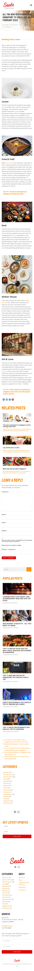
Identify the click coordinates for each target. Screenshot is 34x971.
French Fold (9, 163)
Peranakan (7, 790)
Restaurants (8, 794)
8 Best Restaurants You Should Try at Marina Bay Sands (17, 703)
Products (7, 792)
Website (4, 530)
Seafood (6, 796)
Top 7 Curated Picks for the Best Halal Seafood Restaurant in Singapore (17, 650)
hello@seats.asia (7, 926)
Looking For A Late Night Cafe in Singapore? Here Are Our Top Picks (17, 599)
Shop (5, 799)
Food (5, 779)
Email (4, 522)
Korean (6, 783)
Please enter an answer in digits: (12, 545)
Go (29, 569)
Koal (14, 235)
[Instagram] (18, 812)
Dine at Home (8, 775)
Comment (5, 491)
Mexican (6, 785)
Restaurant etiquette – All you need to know (17, 625)
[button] (4, 399)
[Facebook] (15, 812)
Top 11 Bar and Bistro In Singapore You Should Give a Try (15, 677)
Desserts (7, 772)
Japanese (7, 781)
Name (4, 514)
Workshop (7, 803)
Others (6, 788)
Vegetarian (7, 801)
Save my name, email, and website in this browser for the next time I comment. (17, 541)
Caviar (16, 111)
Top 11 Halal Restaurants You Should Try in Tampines (16, 728)
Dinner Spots (8, 777)
